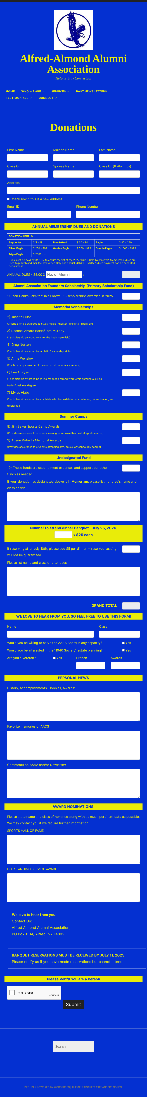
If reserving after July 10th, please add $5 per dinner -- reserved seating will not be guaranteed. (62, 552)
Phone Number (87, 206)
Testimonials (17, 98)
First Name (15, 150)
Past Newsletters (91, 91)
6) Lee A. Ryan (54, 378)
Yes (128, 643)
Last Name (107, 150)
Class (103, 626)
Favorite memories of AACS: (28, 726)
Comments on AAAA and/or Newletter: (36, 765)
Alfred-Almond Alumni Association (73, 64)
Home (10, 91)
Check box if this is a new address (36, 199)
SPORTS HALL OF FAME (25, 831)
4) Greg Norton (39, 348)
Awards (116, 658)
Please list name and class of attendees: (37, 562)
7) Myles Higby (60, 399)
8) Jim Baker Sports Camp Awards (55, 430)
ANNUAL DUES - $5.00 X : (45, 274)
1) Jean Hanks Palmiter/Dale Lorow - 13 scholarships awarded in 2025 (60, 296)
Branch (81, 658)
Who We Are (31, 91)
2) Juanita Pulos (50, 320)
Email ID (13, 206)
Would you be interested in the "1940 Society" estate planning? (55, 650)
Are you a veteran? (21, 658)
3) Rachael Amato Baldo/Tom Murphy (38, 334)
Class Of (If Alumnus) (115, 166)
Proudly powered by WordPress (47, 1087)
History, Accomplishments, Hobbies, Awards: (41, 688)
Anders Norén (112, 1087)
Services (58, 91)
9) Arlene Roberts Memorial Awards (54, 443)
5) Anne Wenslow (43, 362)
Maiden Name (63, 150)
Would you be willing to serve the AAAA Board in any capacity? (54, 643)
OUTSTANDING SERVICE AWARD (32, 869)
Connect (46, 98)
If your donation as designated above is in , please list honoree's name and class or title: (72, 485)
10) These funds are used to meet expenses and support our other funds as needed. (57, 471)
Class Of (13, 166)
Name (11, 626)
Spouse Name (63, 166)
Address (13, 183)
